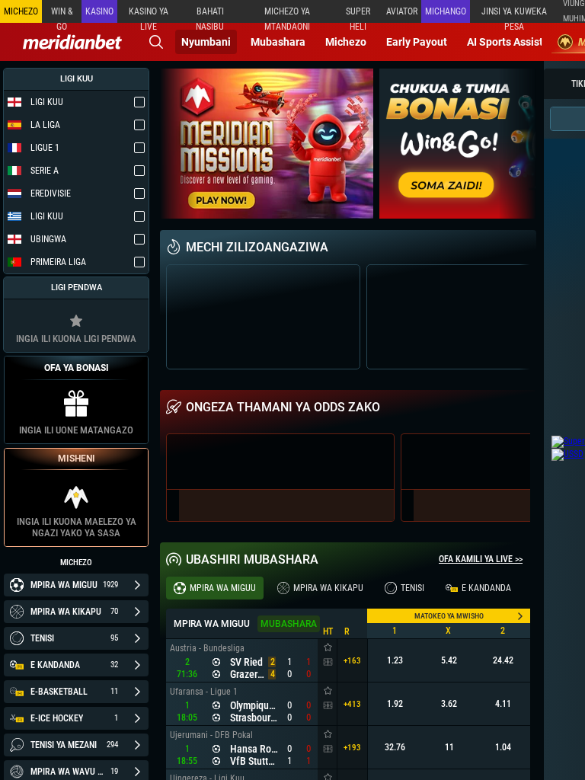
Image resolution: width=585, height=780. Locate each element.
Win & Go (62, 14)
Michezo (345, 42)
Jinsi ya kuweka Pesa (514, 14)
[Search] (156, 41)
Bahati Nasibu (210, 14)
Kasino (99, 11)
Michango (445, 11)
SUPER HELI (358, 14)
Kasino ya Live (148, 14)
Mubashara (278, 42)
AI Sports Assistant (513, 42)
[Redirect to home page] (72, 42)
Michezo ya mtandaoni (287, 14)
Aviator (401, 11)
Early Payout (416, 42)
